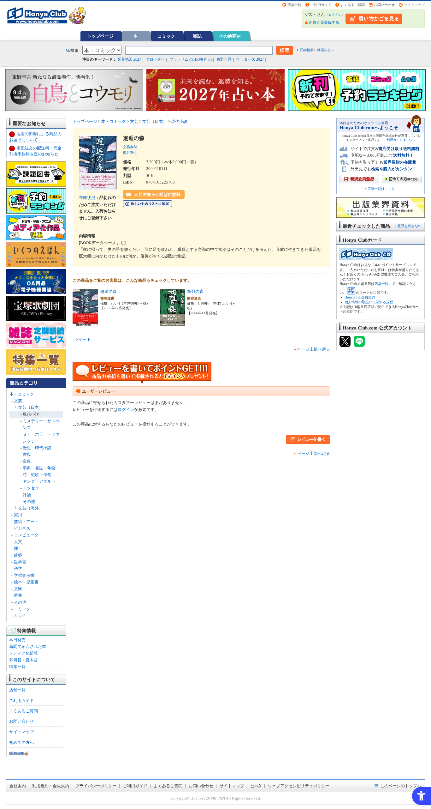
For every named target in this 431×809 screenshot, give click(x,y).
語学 (18, 568)
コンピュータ (26, 535)
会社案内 (17, 785)
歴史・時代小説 (37, 447)
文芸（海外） (30, 508)
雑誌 (197, 36)
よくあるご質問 (352, 5)
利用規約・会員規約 (50, 785)
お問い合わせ (384, 5)
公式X (256, 785)
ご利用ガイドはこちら (399, 140)
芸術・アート (26, 521)
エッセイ (31, 488)
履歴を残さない (409, 226)
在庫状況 (87, 197)
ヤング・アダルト (39, 481)
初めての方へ (21, 742)
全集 (27, 461)
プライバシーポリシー (95, 785)
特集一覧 (17, 666)
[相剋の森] (172, 323)
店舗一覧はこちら (381, 188)
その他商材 (230, 36)
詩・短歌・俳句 (37, 474)
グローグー (155, 59)
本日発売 (17, 639)
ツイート (82, 339)
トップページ (100, 36)
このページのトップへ (400, 785)
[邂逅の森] (85, 323)
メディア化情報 (23, 653)
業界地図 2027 (129, 59)
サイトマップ (414, 5)
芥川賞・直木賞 (23, 660)
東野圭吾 (224, 59)
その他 (29, 501)
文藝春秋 (130, 147)
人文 (18, 541)
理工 (18, 548)
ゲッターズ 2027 (250, 59)
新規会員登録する (324, 22)
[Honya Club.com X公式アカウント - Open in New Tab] (345, 343)
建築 (18, 555)
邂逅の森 (108, 291)
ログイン (335, 14)
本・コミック (21, 394)
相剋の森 (195, 291)
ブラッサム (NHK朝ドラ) (190, 59)
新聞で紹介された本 (27, 646)
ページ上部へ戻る (313, 349)
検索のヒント (327, 50)
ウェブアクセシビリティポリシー (298, 785)
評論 (27, 494)
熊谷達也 (130, 152)
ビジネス (22, 528)
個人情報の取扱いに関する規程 (369, 302)
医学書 (20, 561)
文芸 (18, 400)
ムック (20, 615)
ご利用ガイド (320, 5)
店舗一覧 (294, 5)
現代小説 (31, 414)
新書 (18, 595)
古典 (27, 454)
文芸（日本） (30, 407)
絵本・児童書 (26, 582)
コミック (166, 36)
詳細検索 (307, 50)
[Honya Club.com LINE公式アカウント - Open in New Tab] (359, 343)
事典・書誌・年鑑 (39, 468)
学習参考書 (24, 575)
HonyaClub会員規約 (360, 297)
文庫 (18, 588)
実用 (18, 514)
